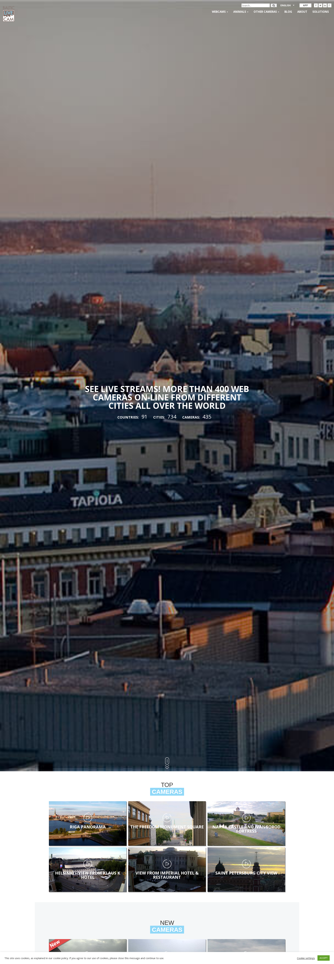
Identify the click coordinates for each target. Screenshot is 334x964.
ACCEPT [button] (324, 957)
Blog (288, 12)
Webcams (219, 12)
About (302, 12)
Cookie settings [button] (306, 958)
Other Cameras (265, 12)
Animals (240, 12)
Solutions (320, 12)
